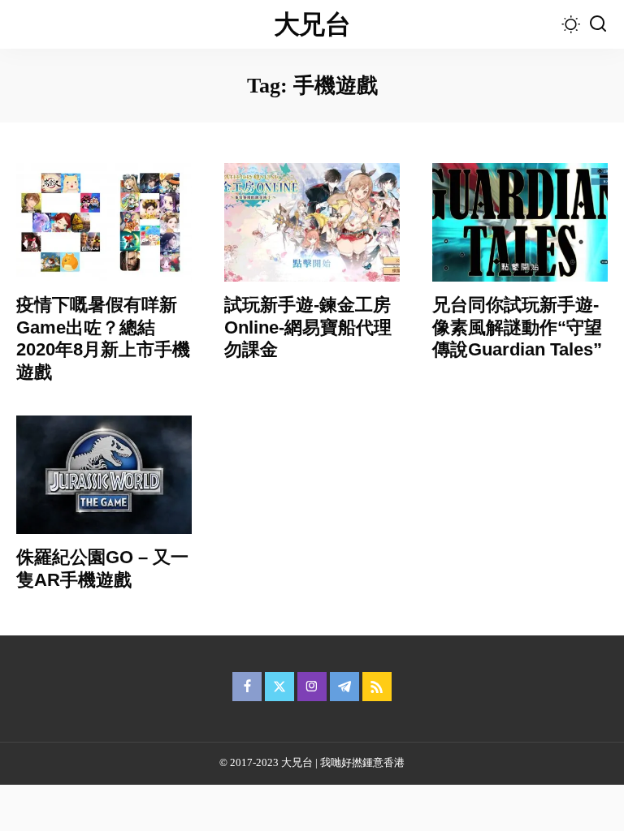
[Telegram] (344, 686)
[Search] (598, 24)
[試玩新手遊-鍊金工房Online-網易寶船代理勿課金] (312, 222)
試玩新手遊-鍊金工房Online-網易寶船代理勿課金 (308, 327)
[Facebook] (247, 686)
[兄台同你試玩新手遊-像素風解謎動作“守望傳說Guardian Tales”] (520, 222)
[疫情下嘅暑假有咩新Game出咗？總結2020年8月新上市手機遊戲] (104, 222)
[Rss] (377, 686)
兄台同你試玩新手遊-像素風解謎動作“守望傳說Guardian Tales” (517, 327)
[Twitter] (279, 686)
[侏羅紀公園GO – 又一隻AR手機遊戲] (104, 475)
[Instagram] (312, 686)
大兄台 (312, 24)
